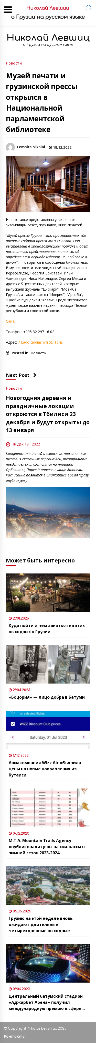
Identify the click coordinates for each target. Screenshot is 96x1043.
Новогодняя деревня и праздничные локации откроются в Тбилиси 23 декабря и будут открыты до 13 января (48, 414)
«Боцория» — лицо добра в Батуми (47, 697)
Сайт (10, 321)
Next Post (17, 375)
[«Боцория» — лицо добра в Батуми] (48, 664)
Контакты (14, 1036)
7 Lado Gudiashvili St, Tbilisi (40, 342)
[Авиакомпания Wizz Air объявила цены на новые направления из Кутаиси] (48, 730)
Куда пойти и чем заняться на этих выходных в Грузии (47, 628)
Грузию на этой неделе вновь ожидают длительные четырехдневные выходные (41, 924)
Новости (14, 63)
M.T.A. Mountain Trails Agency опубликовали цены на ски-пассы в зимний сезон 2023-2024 (47, 847)
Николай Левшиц (48, 38)
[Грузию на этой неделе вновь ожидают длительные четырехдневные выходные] (48, 885)
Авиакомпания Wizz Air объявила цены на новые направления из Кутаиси (45, 769)
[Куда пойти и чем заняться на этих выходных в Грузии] (48, 592)
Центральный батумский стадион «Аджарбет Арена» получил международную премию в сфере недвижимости (46, 1002)
